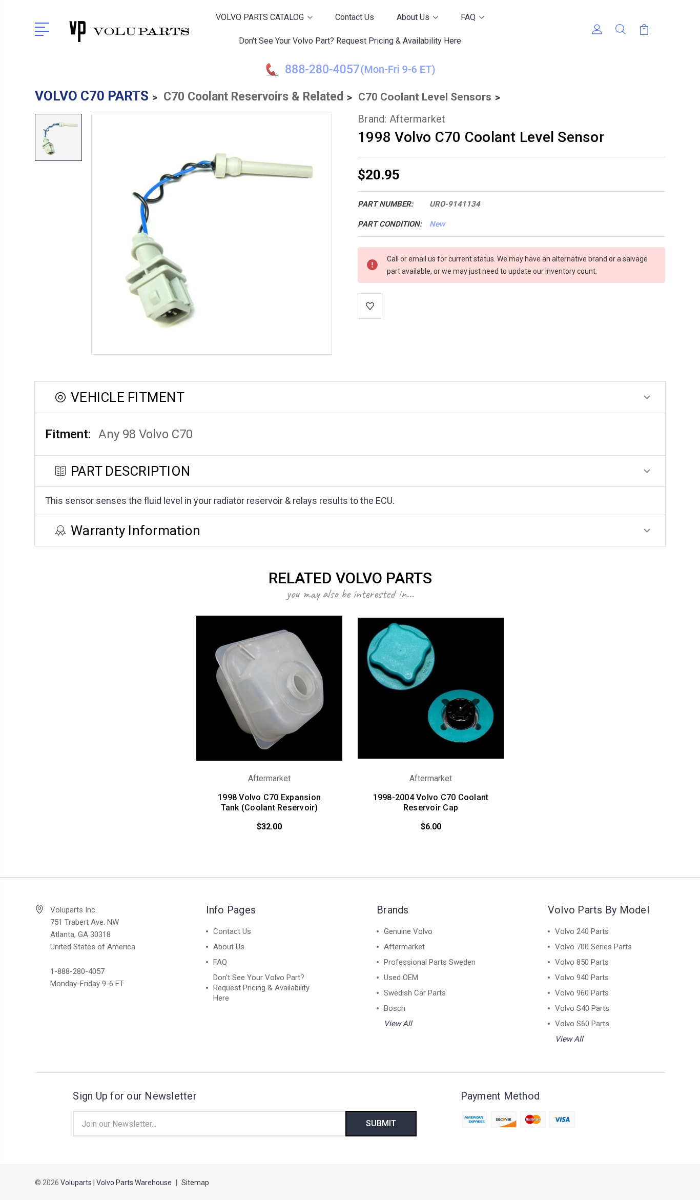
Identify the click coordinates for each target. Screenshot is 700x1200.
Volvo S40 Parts (582, 1008)
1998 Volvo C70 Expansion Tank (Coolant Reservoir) (269, 802)
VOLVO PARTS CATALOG (260, 17)
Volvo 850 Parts (582, 962)
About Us (413, 17)
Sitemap (195, 1182)
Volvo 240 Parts (582, 931)
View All (398, 1023)
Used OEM (401, 977)
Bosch (394, 1008)
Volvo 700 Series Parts (593, 946)
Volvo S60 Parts (582, 1023)
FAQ (468, 17)
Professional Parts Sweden (430, 962)
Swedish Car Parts (415, 993)
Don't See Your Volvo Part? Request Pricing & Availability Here (350, 41)
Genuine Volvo (408, 931)
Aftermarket (404, 946)
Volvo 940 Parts (582, 977)
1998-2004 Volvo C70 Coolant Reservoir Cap (431, 802)
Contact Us (354, 17)
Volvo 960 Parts (582, 993)
